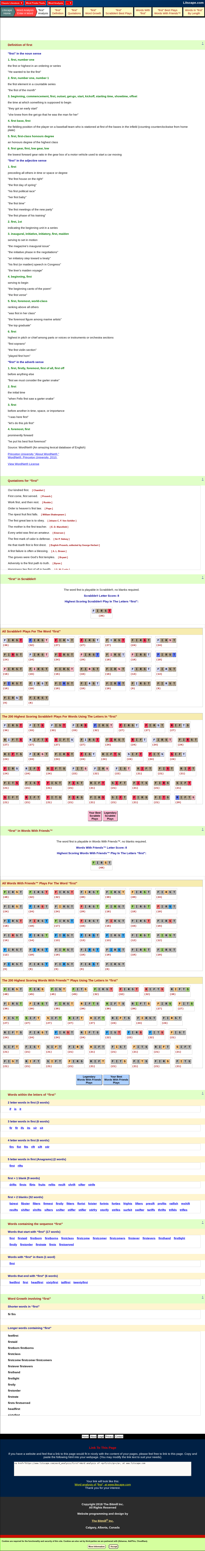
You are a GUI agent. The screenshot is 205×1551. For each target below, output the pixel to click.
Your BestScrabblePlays (95, 815)
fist (19, 1146)
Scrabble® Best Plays (119, 12)
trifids (173, 1209)
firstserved (66, 1244)
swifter (139, 1209)
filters (36, 1203)
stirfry (93, 1209)
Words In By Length (193, 12)
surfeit (127, 1209)
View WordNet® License (23, 464)
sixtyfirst (52, 1282)
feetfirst (14, 1282)
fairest (13, 1203)
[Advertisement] (102, 29)
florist (81, 1203)
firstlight (179, 1238)
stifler (82, 1209)
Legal (101, 1436)
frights (127, 1203)
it (20, 1109)
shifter (25, 1209)
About (93, 1436)
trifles (183, 1209)
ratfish (173, 1203)
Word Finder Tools (35, 3)
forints (104, 1203)
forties (116, 1203)
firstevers (149, 1238)
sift (40, 1146)
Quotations (74, 12)
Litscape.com (193, 2)
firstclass (67, 1238)
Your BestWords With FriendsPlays (116, 1079)
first (12, 1165)
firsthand (164, 1238)
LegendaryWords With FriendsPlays (89, 1079)
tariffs (151, 1209)
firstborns (51, 1238)
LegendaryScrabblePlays (110, 815)
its (28, 1127)
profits (162, 1203)
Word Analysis (55, 3)
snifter (60, 1209)
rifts (20, 1165)
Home (85, 1436)
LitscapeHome (7, 12)
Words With (143, 12)
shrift (71, 1184)
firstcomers (117, 1238)
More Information (97, 1546)
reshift (185, 1203)
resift (61, 1184)
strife (91, 1184)
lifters (139, 1203)
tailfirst (65, 1282)
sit (41, 1127)
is (15, 1109)
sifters (48, 1209)
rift (33, 1146)
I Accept (113, 1546)
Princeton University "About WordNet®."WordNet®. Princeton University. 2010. (33, 455)
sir (35, 1127)
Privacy (109, 1436)
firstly (59, 1203)
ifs (22, 1127)
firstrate (41, 1244)
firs (11, 1146)
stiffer (71, 1209)
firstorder (26, 1244)
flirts (32, 1184)
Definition (57, 12)
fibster (25, 1203)
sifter (81, 1184)
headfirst (37, 1282)
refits (51, 1184)
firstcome (83, 1238)
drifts (13, 1184)
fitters (70, 1203)
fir (10, 1127)
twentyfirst (80, 1282)
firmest (48, 1203)
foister (92, 1203)
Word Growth (93, 12)
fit (16, 1127)
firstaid (22, 1238)
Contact (119, 1436)
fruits (41, 1184)
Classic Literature (11, 3)
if (10, 1109)
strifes (116, 1209)
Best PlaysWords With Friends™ (167, 12)
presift (150, 1203)
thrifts (162, 1209)
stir (47, 1146)
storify (104, 1209)
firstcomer (100, 1238)
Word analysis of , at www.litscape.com (103, 1484)
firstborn (36, 1238)
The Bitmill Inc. (103, 1520)
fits (26, 1146)
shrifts (37, 1209)
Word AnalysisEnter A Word (25, 12)
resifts (13, 1209)
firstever (134, 1238)
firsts (23, 1184)
